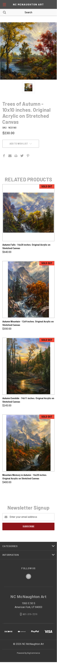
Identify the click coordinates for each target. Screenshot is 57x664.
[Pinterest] (28, 155)
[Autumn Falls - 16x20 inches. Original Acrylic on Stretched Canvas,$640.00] (28, 213)
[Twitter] (22, 155)
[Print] (16, 155)
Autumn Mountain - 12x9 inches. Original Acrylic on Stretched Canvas (28, 323)
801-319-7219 (30, 614)
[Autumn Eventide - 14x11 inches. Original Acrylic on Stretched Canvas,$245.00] (28, 366)
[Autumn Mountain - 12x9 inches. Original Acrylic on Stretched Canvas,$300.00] (28, 289)
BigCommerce (33, 653)
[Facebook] (4, 155)
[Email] (10, 155)
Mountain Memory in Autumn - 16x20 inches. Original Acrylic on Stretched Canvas (24, 477)
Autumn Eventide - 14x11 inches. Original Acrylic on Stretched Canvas (28, 400)
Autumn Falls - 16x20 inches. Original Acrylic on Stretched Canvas (26, 246)
